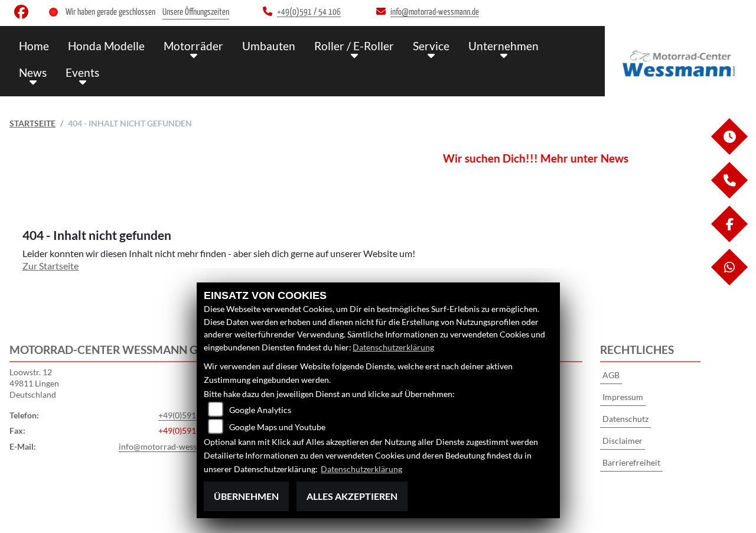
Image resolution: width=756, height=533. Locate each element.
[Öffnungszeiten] (728, 151)
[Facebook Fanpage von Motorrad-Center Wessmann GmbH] (23, 14)
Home (34, 46)
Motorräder (193, 46)
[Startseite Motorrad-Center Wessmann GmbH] (680, 58)
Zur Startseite (50, 265)
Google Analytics (260, 410)
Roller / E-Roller (354, 46)
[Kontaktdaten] (728, 195)
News (33, 72)
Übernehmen (246, 496)
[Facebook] (728, 239)
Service (431, 46)
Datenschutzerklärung (393, 347)
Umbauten (268, 46)
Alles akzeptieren (352, 496)
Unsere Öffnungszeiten (195, 12)
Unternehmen (503, 46)
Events (82, 72)
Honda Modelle (106, 46)
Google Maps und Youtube (277, 427)
